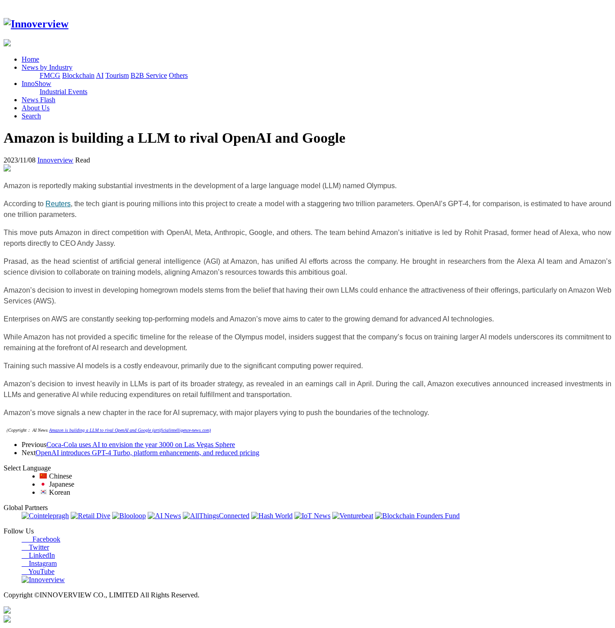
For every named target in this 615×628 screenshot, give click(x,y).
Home (30, 59)
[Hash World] (272, 516)
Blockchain (78, 75)
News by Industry (47, 67)
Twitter (35, 547)
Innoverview (55, 160)
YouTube (38, 571)
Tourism (117, 75)
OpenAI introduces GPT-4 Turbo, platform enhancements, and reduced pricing (147, 452)
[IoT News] (312, 516)
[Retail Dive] (90, 516)
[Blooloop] (129, 516)
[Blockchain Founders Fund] (417, 516)
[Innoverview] (36, 24)
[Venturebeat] (352, 516)
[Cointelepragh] (45, 516)
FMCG (50, 75)
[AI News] (164, 516)
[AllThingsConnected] (216, 516)
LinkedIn (38, 555)
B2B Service (149, 75)
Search (31, 116)
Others (178, 75)
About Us (36, 108)
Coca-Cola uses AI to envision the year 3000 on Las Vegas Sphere (140, 444)
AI (100, 75)
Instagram (39, 563)
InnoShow (36, 83)
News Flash (38, 100)
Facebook (41, 539)
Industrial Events (63, 91)
